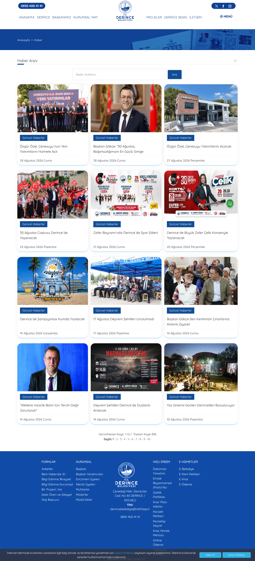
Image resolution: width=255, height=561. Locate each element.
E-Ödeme (185, 484)
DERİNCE (43, 17)
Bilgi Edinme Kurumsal (57, 484)
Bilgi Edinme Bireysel (56, 479)
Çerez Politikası (124, 553)
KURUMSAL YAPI (86, 17)
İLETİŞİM (195, 17)
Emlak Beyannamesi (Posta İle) (162, 483)
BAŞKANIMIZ (61, 17)
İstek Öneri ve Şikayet (57, 494)
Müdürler (82, 494)
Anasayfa (23, 40)
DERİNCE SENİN (175, 17)
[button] (226, 16)
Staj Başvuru (50, 499)
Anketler (47, 469)
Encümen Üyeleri (88, 479)
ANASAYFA (27, 17)
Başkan (81, 469)
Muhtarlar (83, 489)
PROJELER (154, 17)
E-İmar (183, 479)
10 (148, 439)
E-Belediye (186, 469)
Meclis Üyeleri (85, 484)
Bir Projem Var (52, 489)
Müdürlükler (84, 499)
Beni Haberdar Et (53, 474)
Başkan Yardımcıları (89, 474)
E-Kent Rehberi (189, 474)
